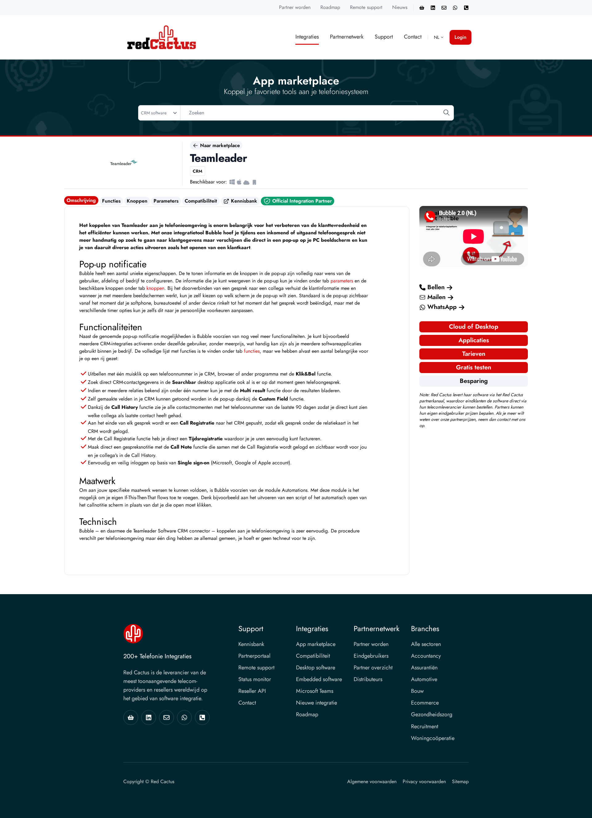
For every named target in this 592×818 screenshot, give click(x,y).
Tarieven (473, 353)
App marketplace (315, 644)
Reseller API (252, 691)
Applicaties (473, 340)
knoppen (155, 288)
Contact (412, 37)
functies (252, 351)
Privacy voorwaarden (424, 781)
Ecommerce (425, 703)
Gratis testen (473, 367)
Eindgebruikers (371, 656)
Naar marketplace (219, 145)
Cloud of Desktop (473, 326)
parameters (342, 280)
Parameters (166, 200)
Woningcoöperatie (432, 738)
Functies (111, 200)
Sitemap (460, 781)
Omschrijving (81, 200)
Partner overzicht (373, 668)
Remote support (366, 7)
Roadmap (330, 7)
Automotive (424, 679)
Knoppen (137, 200)
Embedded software (319, 679)
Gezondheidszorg (431, 714)
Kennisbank (243, 200)
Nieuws (399, 7)
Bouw (417, 691)
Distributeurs (368, 679)
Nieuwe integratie (316, 703)
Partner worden (294, 7)
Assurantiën (424, 668)
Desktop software (315, 668)
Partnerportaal (254, 656)
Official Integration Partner (301, 200)
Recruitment (424, 726)
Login (460, 37)
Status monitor (254, 679)
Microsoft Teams (314, 691)
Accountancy (426, 656)
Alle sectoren (426, 644)
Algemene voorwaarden (372, 781)
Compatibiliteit (201, 200)
